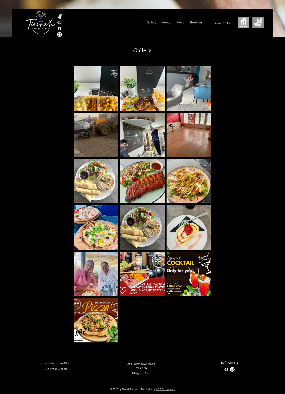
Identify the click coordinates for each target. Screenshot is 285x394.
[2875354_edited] (59, 16)
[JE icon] (59, 22)
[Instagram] (232, 369)
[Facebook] (59, 28)
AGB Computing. (165, 389)
